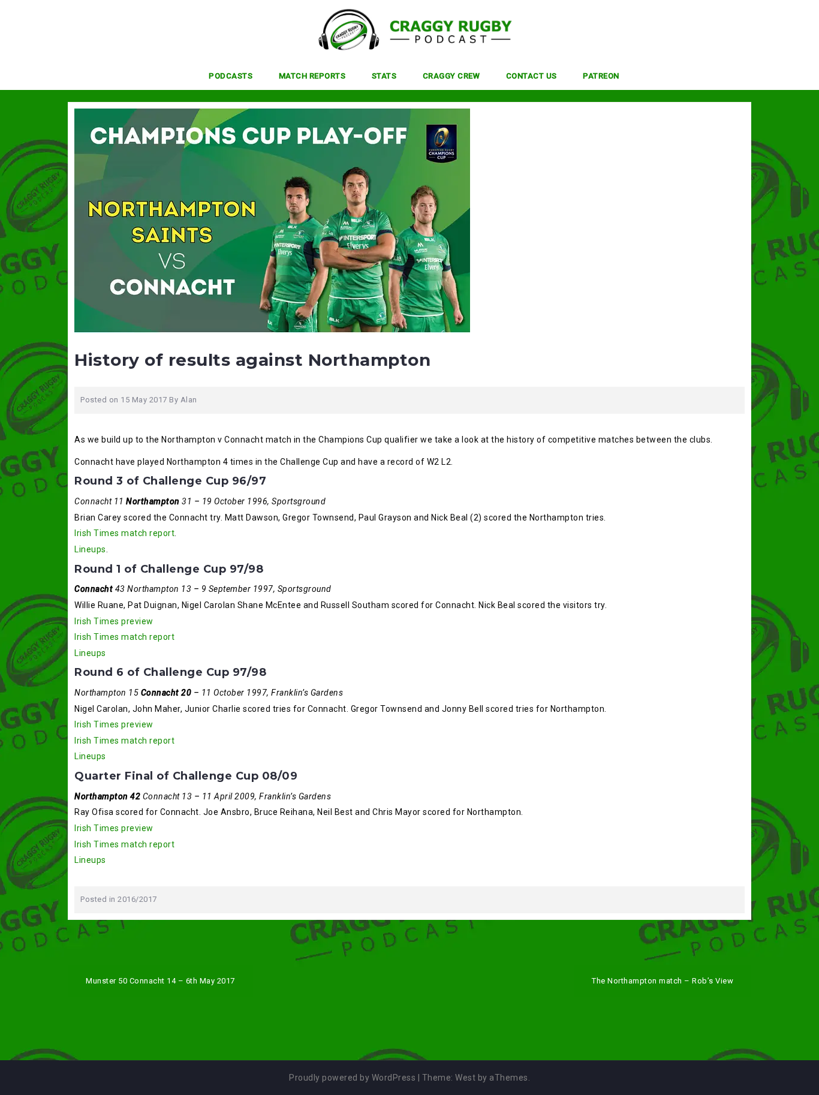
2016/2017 (137, 899)
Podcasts (230, 75)
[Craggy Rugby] (405, 29)
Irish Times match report (124, 533)
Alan (188, 399)
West (465, 1077)
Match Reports (312, 75)
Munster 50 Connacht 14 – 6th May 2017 (160, 980)
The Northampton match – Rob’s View (662, 980)
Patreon (601, 75)
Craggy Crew (451, 75)
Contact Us (531, 75)
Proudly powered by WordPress (352, 1077)
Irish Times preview (113, 621)
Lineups (90, 549)
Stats (384, 75)
